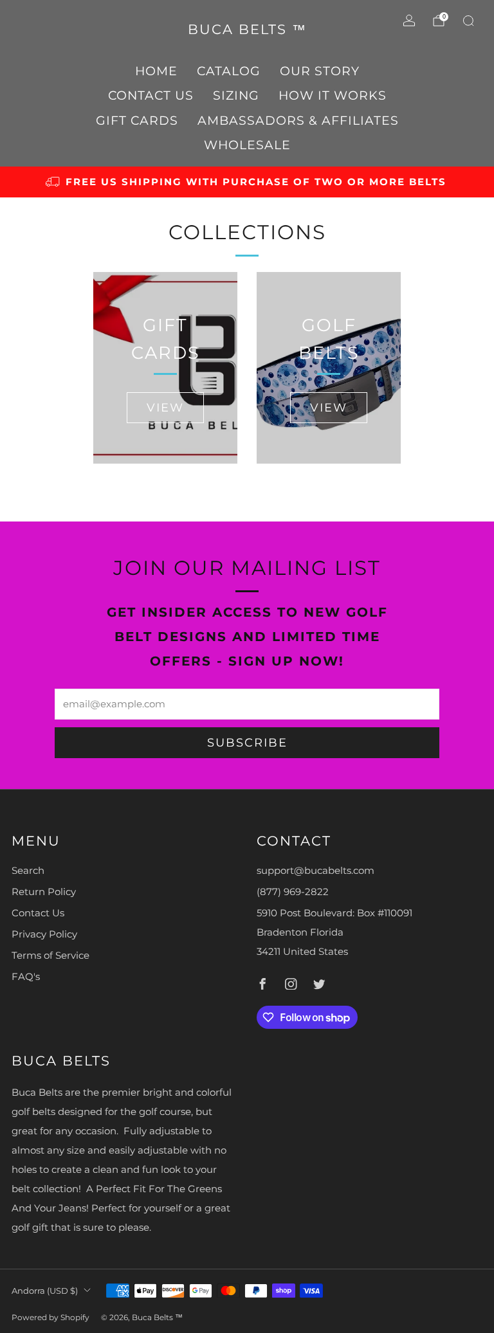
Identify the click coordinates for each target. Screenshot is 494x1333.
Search (28, 870)
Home (156, 71)
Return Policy (44, 892)
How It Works (333, 95)
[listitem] (247, 182)
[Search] (468, 20)
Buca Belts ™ (247, 29)
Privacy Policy (44, 934)
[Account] (409, 20)
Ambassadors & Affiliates (298, 120)
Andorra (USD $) (45, 1290)
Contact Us (151, 95)
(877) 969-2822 (293, 892)
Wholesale (247, 145)
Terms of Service (50, 955)
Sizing (236, 95)
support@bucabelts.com (315, 870)
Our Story (320, 71)
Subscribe (247, 743)
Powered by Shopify (50, 1317)
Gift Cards (137, 120)
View (165, 408)
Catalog (229, 71)
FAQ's (26, 977)
